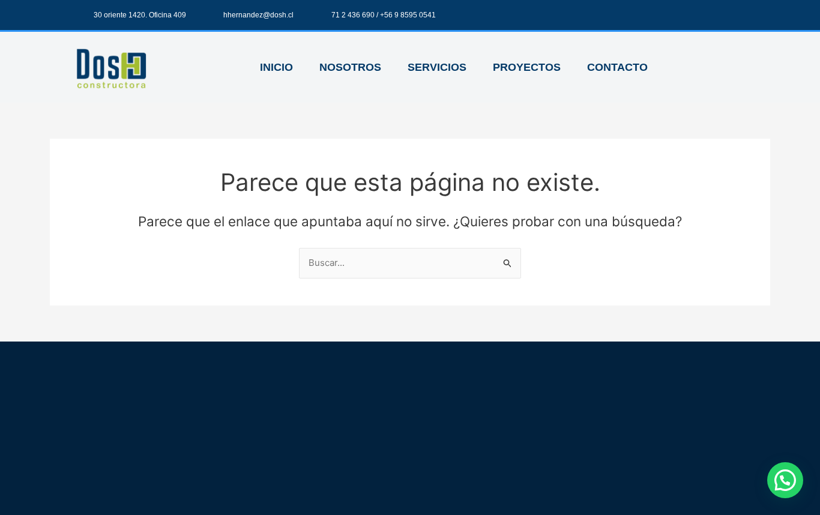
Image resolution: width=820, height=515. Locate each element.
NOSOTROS (350, 67)
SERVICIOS (437, 67)
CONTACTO (617, 67)
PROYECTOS (527, 67)
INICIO (276, 67)
